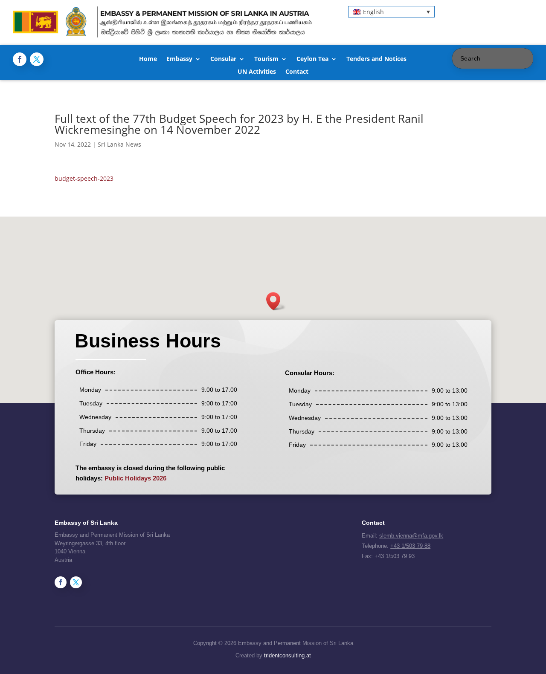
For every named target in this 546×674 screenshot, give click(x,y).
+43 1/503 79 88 (410, 546)
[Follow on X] (37, 59)
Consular (223, 59)
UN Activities (257, 72)
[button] (391, 11)
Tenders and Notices (376, 59)
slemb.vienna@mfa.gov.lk (411, 535)
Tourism (266, 59)
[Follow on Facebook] (19, 59)
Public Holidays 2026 (135, 478)
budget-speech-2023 (84, 178)
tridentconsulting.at (287, 655)
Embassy (179, 59)
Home (148, 59)
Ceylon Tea (312, 59)
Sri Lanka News (119, 144)
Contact (296, 72)
